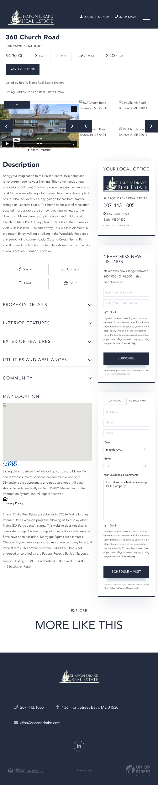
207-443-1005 (119, 205)
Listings (20, 561)
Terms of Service (126, 588)
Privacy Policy (14, 503)
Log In (88, 17)
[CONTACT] (23, 69)
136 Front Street (89, 708)
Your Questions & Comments (120, 475)
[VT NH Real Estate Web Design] (138, 770)
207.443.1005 (127, 17)
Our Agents (125, 226)
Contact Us (110, 226)
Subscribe (126, 358)
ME (31, 561)
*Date (106, 442)
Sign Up (103, 17)
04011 (80, 561)
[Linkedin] (79, 746)
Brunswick (66, 561)
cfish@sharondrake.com (40, 723)
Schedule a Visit (137, 401)
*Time (107, 459)
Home (7, 561)
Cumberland (46, 561)
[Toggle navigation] (146, 17)
